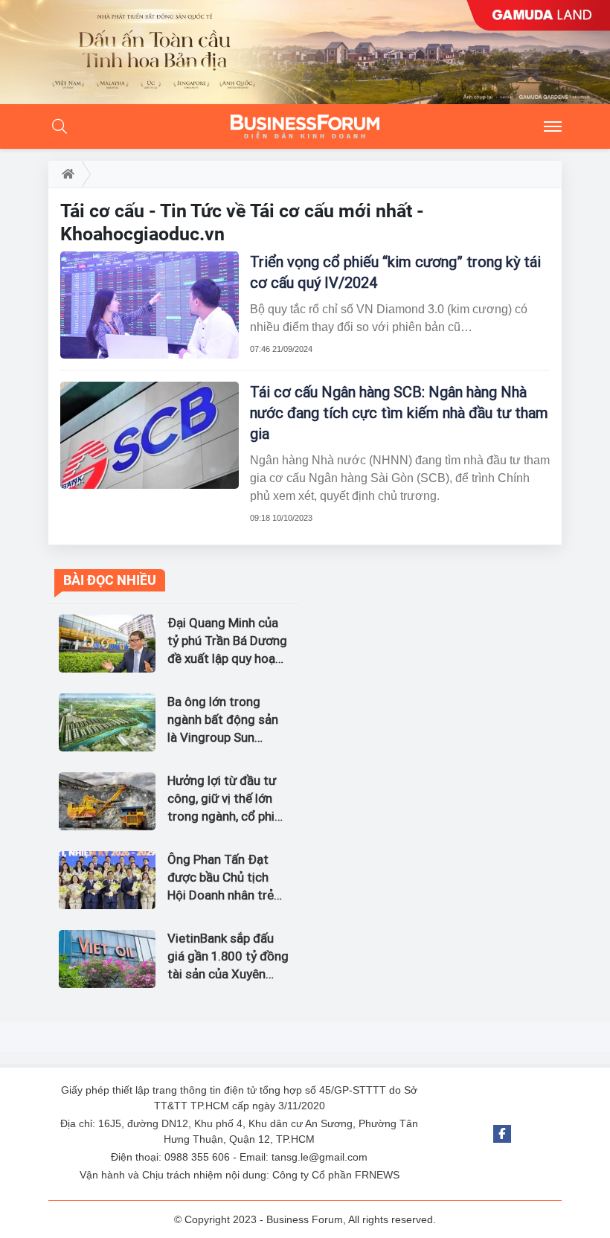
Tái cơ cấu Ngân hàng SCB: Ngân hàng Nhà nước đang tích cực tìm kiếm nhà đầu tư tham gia (399, 413)
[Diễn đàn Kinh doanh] (305, 126)
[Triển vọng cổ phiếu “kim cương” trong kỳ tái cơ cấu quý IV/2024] (149, 305)
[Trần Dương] (305, 52)
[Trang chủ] (65, 174)
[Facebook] (502, 1134)
